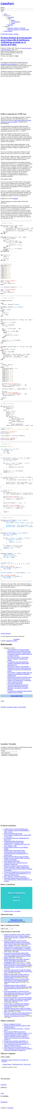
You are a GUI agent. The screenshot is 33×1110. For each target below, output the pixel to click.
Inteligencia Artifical (12, 640)
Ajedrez (13, 23)
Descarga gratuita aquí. (14, 921)
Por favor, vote (5, 56)
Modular (15, 198)
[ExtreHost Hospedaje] (13, 707)
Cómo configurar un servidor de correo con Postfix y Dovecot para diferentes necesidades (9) (18, 1049)
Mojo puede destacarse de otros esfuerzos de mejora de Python (16, 121)
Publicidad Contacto (7, 1060)
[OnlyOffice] (10, 34)
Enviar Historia (8, 31)
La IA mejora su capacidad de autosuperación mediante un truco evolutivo (19, 691)
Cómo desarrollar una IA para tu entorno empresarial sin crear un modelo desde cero (18, 650)
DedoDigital (4, 1102)
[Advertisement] (16, 95)
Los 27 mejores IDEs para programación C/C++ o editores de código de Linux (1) (17, 1044)
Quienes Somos (7, 1064)
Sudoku (13, 20)
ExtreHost (10, 1108)
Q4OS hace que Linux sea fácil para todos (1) (16, 1047)
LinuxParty (7, 3)
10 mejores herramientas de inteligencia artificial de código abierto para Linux (17, 685)
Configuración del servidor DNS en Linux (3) (16, 1042)
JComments (16, 639)
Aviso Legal (27, 1064)
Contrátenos (10, 17)
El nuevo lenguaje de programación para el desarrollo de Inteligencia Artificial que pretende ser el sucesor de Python (16, 41)
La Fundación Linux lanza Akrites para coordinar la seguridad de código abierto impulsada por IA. (18, 663)
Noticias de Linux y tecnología (12, 911)
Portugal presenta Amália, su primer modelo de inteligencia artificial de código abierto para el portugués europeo (19, 654)
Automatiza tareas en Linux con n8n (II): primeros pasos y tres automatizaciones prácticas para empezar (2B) (18, 1010)
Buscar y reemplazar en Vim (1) (12, 1024)
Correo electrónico (6, 49)
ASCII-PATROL (15, 22)
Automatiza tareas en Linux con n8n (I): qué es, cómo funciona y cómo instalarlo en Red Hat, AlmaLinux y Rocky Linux (16, 980)
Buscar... (3, 7)
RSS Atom (16, 1060)
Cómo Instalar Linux (16, 696)
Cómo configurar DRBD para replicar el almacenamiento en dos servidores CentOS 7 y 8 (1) (18, 1032)
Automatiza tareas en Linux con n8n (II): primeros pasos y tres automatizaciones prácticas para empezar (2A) (18, 971)
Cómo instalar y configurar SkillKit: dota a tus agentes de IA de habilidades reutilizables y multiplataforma (19, 674)
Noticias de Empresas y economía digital (18, 29)
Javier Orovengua (26, 48)
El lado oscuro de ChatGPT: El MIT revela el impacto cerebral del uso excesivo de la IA (19, 677)
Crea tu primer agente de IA (14, 683)
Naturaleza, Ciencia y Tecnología (16, 28)
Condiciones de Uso (17, 1064)
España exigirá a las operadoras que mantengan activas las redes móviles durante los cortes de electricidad (16, 1005)
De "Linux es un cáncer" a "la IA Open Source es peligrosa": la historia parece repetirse (18, 658)
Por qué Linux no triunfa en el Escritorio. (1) (16, 1041)
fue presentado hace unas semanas (14, 63)
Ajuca (2, 1093)
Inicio (5, 14)
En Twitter (23, 1060)
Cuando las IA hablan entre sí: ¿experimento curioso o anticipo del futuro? (19, 681)
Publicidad (10, 25)
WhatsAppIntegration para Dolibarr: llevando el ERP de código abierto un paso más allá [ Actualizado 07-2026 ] (17, 960)
